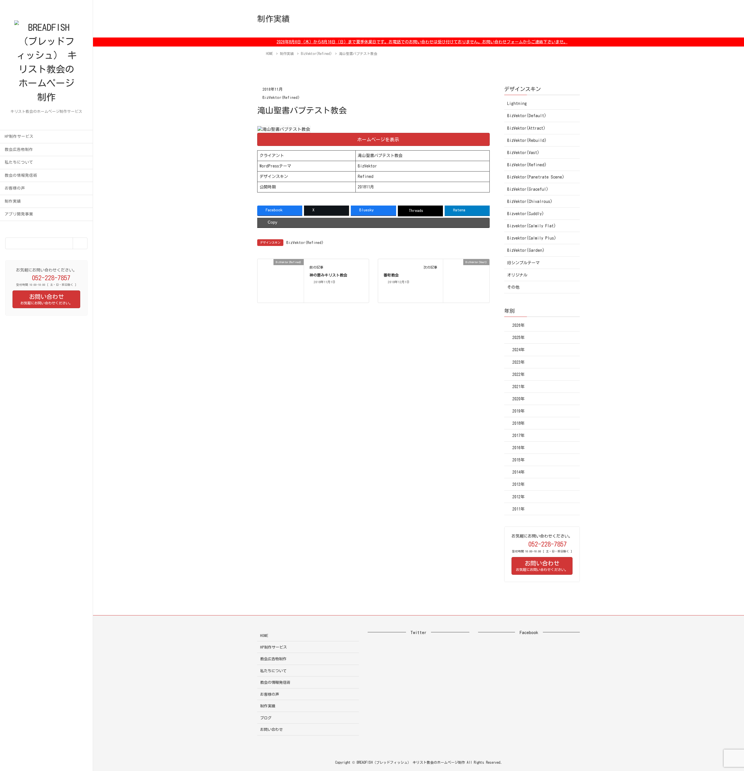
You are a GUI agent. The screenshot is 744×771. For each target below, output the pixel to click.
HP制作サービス (19, 136)
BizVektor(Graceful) (527, 189)
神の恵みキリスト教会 (328, 275)
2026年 (518, 325)
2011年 (518, 509)
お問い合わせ (271, 729)
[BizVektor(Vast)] (466, 280)
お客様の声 (15, 188)
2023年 (518, 362)
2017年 (518, 435)
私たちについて (19, 162)
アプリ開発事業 (19, 214)
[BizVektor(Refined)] (280, 280)
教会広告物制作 (19, 149)
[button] (373, 139)
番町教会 (391, 275)
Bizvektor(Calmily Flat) (531, 226)
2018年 (518, 423)
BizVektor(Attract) (526, 128)
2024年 (518, 350)
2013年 (518, 484)
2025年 (518, 337)
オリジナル (517, 275)
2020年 (518, 399)
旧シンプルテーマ (523, 263)
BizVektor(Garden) (526, 250)
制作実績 (13, 201)
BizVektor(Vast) (523, 153)
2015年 (518, 460)
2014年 (518, 472)
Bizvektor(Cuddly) (525, 214)
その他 (513, 287)
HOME (264, 636)
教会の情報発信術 (21, 175)
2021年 (518, 387)
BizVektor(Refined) (281, 97)
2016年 (518, 448)
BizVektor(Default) (526, 116)
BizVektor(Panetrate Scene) (535, 177)
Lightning (517, 103)
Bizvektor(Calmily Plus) (531, 238)
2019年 (518, 411)
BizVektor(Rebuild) (527, 140)
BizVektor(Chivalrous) (529, 201)
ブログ (265, 718)
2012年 (518, 497)
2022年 (518, 374)
